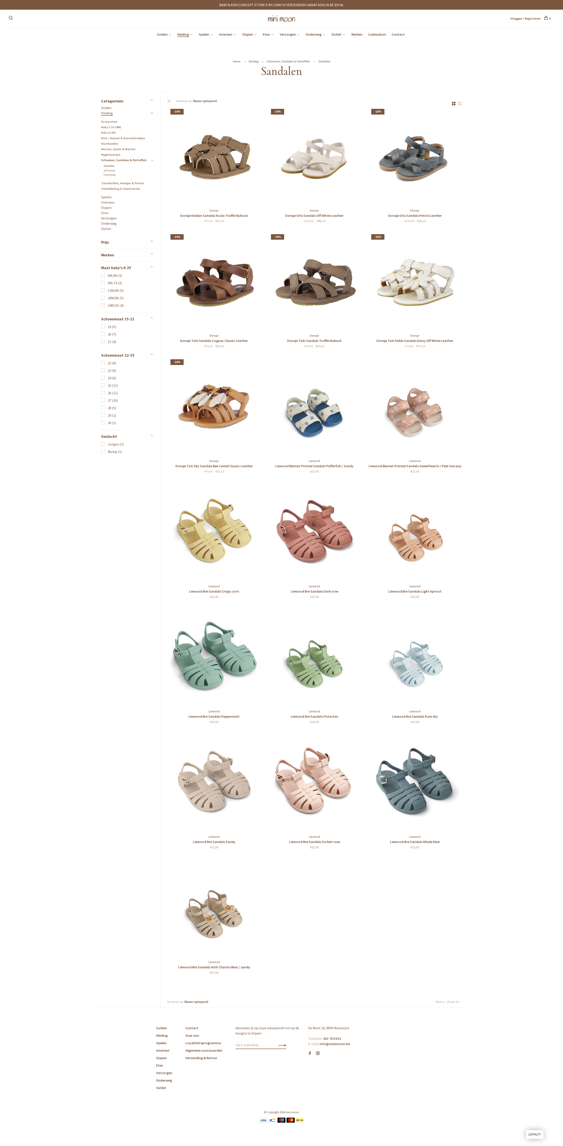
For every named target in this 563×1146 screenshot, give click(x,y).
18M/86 (116, 298)
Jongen (116, 444)
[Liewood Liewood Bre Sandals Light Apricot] (415, 532)
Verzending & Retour (201, 1058)
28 (112, 408)
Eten (266, 34)
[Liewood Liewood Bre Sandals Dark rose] (315, 532)
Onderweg (314, 34)
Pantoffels (110, 175)
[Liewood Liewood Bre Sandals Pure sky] (415, 657)
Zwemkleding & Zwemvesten (120, 189)
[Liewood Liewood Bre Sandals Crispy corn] (214, 532)
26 (113, 393)
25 (113, 385)
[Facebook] (310, 1053)
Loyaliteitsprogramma (203, 1043)
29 (112, 415)
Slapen (247, 34)
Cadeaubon (377, 34)
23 (112, 370)
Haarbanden (109, 144)
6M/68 (115, 275)
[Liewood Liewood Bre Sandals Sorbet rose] (315, 782)
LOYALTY (534, 1134)
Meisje (115, 451)
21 (112, 341)
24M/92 (116, 305)
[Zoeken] (11, 18)
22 (112, 363)
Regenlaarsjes (111, 155)
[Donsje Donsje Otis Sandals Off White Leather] (315, 156)
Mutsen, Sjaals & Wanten (118, 149)
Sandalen (324, 61)
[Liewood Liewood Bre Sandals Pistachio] (315, 657)
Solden (162, 34)
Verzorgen (288, 34)
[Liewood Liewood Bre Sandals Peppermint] (214, 657)
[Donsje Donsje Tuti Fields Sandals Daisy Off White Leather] (415, 281)
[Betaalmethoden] (263, 1121)
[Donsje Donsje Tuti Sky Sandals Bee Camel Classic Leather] (214, 406)
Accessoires (109, 122)
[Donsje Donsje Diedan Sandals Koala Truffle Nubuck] (214, 156)
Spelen (204, 34)
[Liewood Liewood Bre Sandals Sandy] (214, 782)
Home (237, 61)
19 (112, 327)
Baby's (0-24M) (111, 127)
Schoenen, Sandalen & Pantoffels (288, 61)
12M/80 (116, 290)
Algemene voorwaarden (203, 1050)
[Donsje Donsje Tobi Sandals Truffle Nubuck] (315, 281)
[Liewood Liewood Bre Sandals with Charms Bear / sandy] (214, 907)
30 (112, 423)
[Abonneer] (281, 1045)
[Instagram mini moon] (318, 1053)
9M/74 (115, 283)
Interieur (225, 34)
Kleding (183, 34)
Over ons (192, 1035)
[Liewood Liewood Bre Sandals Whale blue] (415, 782)
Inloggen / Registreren (525, 18)
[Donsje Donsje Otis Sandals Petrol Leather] (415, 156)
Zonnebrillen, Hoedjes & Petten (122, 183)
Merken (356, 34)
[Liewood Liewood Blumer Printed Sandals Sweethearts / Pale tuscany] (415, 406)
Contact (398, 34)
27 (113, 400)
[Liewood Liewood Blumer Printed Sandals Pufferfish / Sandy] (315, 406)
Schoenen (109, 170)
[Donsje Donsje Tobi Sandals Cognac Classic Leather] (214, 281)
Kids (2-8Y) (108, 133)
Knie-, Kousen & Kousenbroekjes (123, 138)
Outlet (336, 34)
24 (112, 378)
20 (112, 334)
